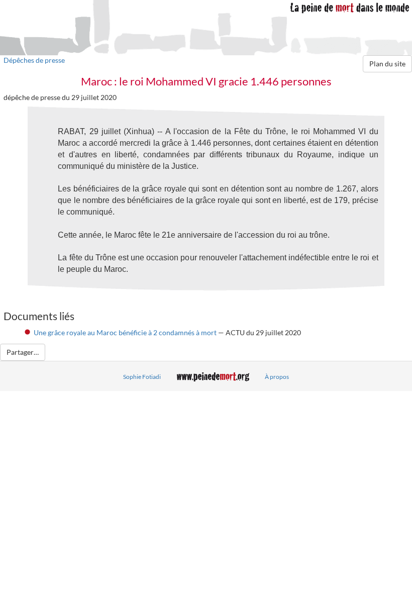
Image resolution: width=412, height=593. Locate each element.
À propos (277, 376)
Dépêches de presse (34, 60)
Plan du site (387, 63)
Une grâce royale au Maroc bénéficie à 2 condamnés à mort (125, 332)
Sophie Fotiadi (142, 376)
